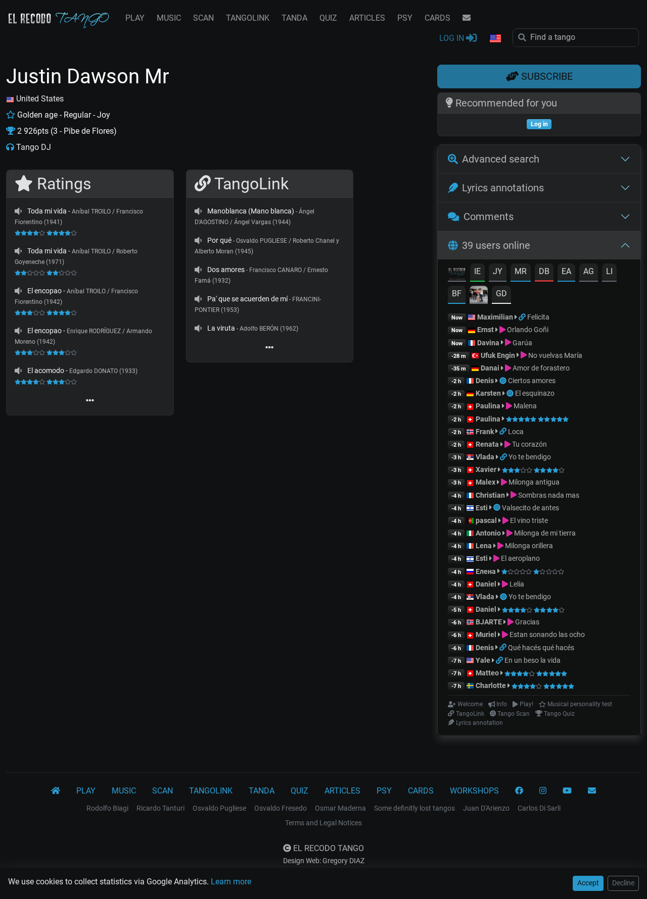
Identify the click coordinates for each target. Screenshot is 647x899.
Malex (485, 482)
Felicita (538, 317)
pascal (486, 520)
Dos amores (226, 270)
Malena (524, 406)
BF (456, 293)
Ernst (485, 330)
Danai (490, 368)
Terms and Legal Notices (323, 823)
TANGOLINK (247, 18)
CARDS (437, 18)
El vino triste (528, 520)
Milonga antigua (533, 482)
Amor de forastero (540, 368)
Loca (516, 432)
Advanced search (500, 159)
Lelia (516, 584)
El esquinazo (534, 393)
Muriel (486, 634)
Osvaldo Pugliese (219, 808)
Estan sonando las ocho (546, 634)
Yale (483, 660)
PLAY (135, 18)
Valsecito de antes (530, 508)
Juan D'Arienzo (486, 808)
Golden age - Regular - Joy (62, 115)
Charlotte (491, 685)
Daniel (487, 584)
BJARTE (489, 622)
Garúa (521, 343)
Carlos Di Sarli (539, 808)
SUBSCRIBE (546, 76)
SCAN (203, 18)
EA (566, 271)
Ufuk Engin (498, 355)
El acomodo (45, 370)
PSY (404, 18)
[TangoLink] (523, 317)
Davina (488, 343)
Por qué (219, 240)
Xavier (487, 469)
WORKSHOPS (474, 791)
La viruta (221, 328)
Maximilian (495, 317)
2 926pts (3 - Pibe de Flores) (66, 131)
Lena (484, 546)
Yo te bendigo (530, 457)
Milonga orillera (528, 546)
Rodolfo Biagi (107, 808)
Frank (485, 432)
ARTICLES (367, 18)
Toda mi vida (47, 211)
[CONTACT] (467, 18)
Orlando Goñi (526, 330)
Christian (490, 495)
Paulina (488, 406)
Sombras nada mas (548, 495)
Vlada (485, 457)
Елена (486, 571)
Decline (623, 883)
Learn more (231, 881)
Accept (588, 883)
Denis (485, 381)
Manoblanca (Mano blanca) (250, 211)
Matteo (487, 673)
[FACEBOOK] (519, 791)
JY (497, 271)
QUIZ (328, 18)
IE (477, 271)
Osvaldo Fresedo (280, 808)
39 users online (496, 245)
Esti (482, 508)
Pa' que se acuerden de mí (247, 299)
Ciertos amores (532, 381)
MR (521, 271)
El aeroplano (519, 558)
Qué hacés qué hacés (541, 648)
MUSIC (169, 18)
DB (544, 271)
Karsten (488, 393)
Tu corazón (529, 444)
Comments (489, 216)
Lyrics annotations (503, 188)
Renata (487, 444)
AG (588, 271)
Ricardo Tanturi (160, 808)
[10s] (18, 211)
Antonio (488, 533)
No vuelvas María (554, 355)
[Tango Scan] (503, 381)
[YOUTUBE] (567, 791)
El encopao (44, 291)
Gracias (526, 622)
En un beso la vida (532, 660)
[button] (495, 38)
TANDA (294, 18)
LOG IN (452, 38)
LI (609, 271)
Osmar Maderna (340, 808)
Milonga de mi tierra (544, 533)
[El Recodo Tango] (55, 791)
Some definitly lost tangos (414, 808)
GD (501, 293)
